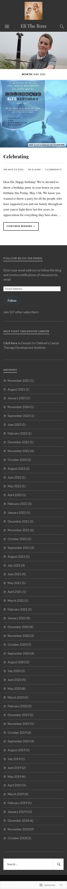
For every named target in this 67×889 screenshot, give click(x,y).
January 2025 (17, 398)
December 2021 (18, 521)
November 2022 (19, 451)
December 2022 (18, 442)
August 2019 (16, 750)
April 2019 (15, 785)
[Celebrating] (33, 146)
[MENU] (7, 26)
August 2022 (16, 468)
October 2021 (17, 539)
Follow (12, 300)
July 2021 (14, 565)
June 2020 (14, 680)
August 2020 (16, 662)
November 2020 (19, 636)
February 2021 (17, 609)
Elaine (36, 169)
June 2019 (14, 768)
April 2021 (15, 592)
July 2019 (14, 759)
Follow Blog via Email (23, 258)
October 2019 (17, 732)
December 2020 (18, 627)
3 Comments (53, 169)
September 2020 (19, 653)
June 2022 (14, 477)
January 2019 (17, 812)
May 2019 (14, 776)
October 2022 (17, 460)
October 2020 (17, 644)
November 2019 (19, 724)
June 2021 (14, 574)
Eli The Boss (33, 26)
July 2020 (14, 671)
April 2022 (15, 495)
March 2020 (16, 697)
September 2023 (19, 416)
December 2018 (18, 820)
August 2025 (16, 389)
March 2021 (16, 600)
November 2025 (19, 380)
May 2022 (14, 486)
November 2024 (19, 407)
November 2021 (19, 530)
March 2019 (16, 794)
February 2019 (17, 803)
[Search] (58, 26)
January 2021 (17, 618)
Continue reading (18, 226)
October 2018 (17, 838)
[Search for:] (33, 864)
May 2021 (14, 583)
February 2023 (17, 433)
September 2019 (19, 741)
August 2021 (16, 556)
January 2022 (17, 512)
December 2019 (18, 715)
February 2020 (17, 706)
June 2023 (14, 424)
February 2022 (17, 504)
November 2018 (19, 829)
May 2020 (14, 688)
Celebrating (16, 156)
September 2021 (19, 548)
